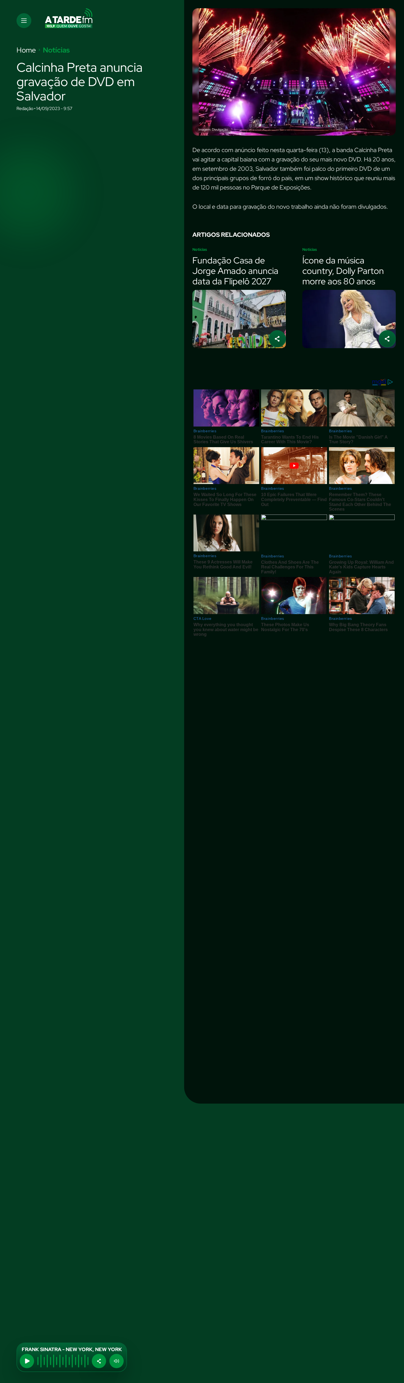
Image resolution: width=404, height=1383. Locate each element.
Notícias (56, 50)
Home (26, 50)
